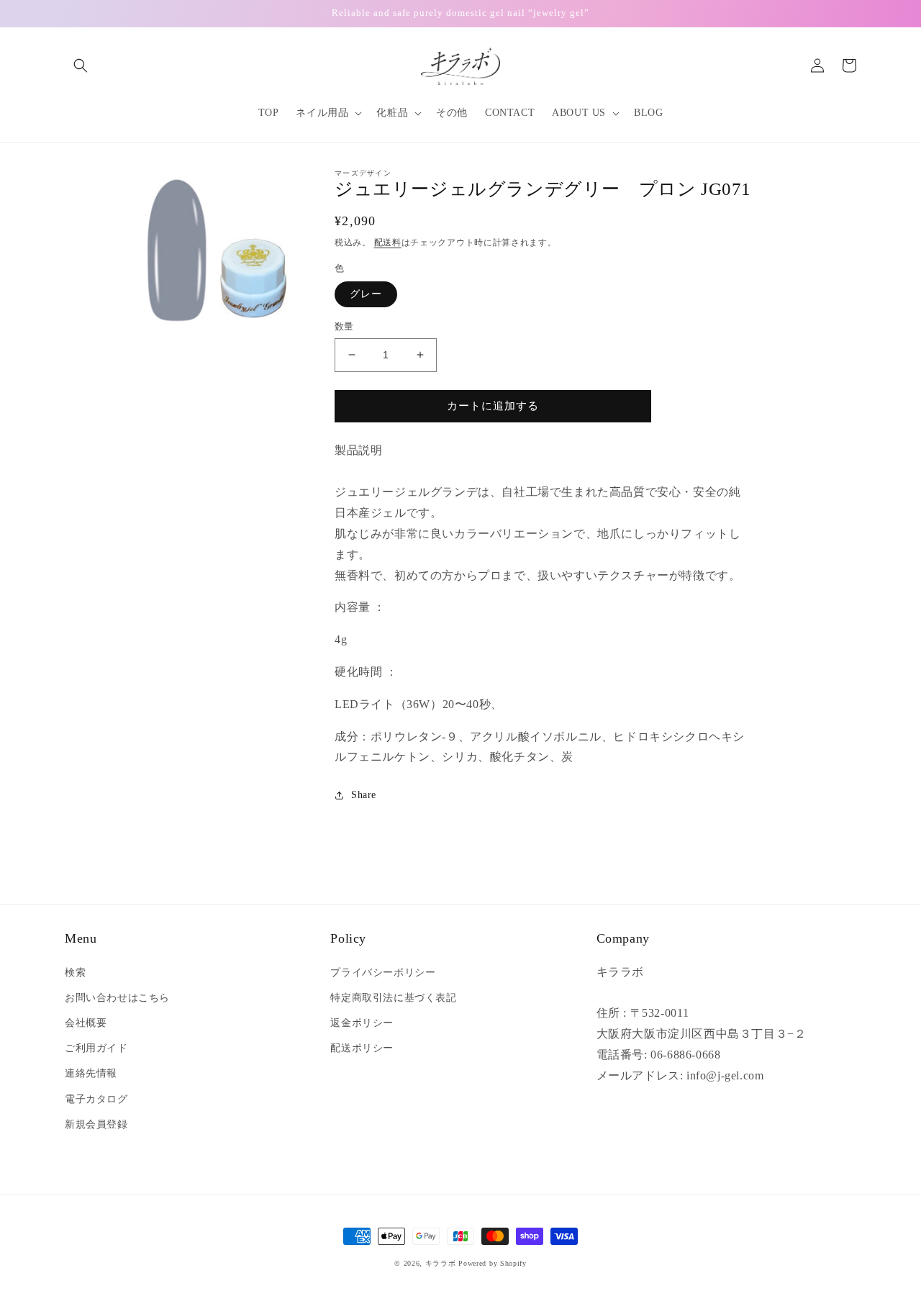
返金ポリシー (362, 1023)
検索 (75, 972)
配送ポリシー (362, 1048)
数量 (344, 326)
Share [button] (363, 794)
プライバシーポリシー (382, 972)
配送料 (387, 242)
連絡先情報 (91, 1073)
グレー (366, 294)
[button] (80, 65)
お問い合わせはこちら (117, 997)
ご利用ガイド (96, 1048)
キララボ (440, 1263)
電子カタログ (96, 1099)
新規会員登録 (96, 1124)
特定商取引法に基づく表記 (393, 997)
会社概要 (85, 1023)
